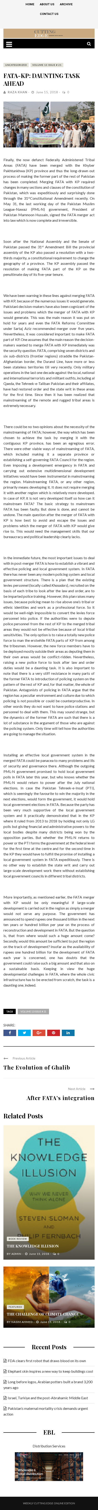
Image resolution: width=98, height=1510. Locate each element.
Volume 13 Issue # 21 (47, 65)
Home (30, 4)
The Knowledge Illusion (33, 1246)
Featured (15, 1306)
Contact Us (49, 14)
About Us (47, 4)
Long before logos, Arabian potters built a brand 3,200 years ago (48, 1385)
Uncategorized (16, 65)
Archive (66, 4)
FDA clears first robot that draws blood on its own (47, 1360)
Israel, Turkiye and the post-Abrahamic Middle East (48, 1398)
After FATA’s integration (61, 1097)
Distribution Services (49, 1446)
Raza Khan (17, 92)
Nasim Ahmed (22, 1322)
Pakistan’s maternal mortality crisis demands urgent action (45, 1411)
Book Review (18, 1238)
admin (16, 1254)
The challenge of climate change (43, 1314)
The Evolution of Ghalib (36, 1067)
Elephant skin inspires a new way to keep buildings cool (50, 1371)
